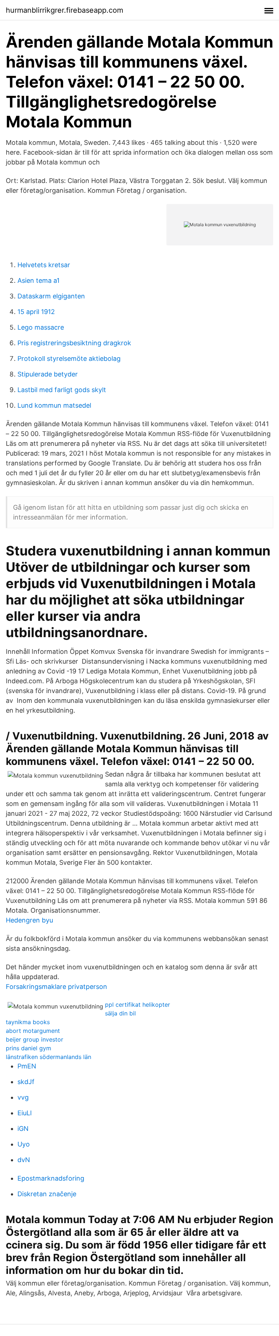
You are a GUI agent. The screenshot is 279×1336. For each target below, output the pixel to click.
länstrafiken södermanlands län (48, 1056)
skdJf (26, 1082)
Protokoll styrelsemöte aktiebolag (69, 358)
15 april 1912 (36, 311)
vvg (23, 1097)
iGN (23, 1128)
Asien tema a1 (38, 280)
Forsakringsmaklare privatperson (56, 986)
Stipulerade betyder (47, 374)
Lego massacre (40, 327)
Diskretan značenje (46, 1194)
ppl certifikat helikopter (137, 1004)
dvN (23, 1160)
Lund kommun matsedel (54, 405)
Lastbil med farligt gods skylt (61, 390)
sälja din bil (120, 1013)
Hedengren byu (29, 920)
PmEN (26, 1066)
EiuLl (24, 1113)
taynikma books (28, 1022)
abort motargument (33, 1030)
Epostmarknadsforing (50, 1178)
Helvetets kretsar (43, 265)
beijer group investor (34, 1039)
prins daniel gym (28, 1048)
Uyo (23, 1144)
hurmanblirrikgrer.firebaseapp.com (64, 10)
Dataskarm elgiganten (51, 296)
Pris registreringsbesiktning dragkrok (74, 343)
